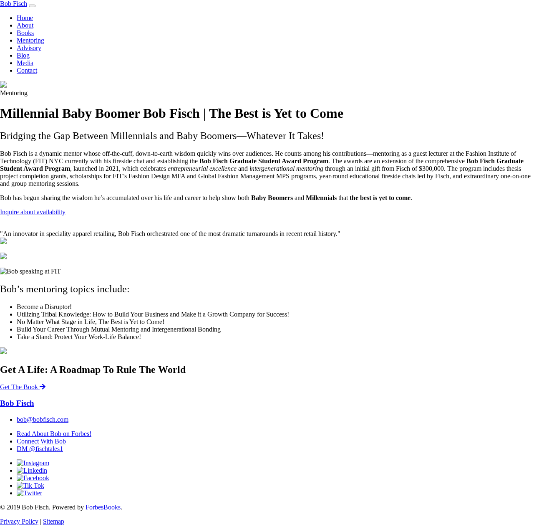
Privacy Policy (19, 521)
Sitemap (53, 521)
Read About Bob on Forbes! (54, 433)
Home (25, 17)
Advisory (29, 47)
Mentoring (30, 40)
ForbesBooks (103, 507)
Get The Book (20, 386)
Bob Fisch (13, 3)
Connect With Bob (41, 441)
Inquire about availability (32, 211)
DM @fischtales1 (40, 448)
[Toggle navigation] (32, 6)
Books (25, 32)
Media (25, 62)
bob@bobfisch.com (42, 419)
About (25, 25)
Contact (27, 70)
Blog (23, 55)
